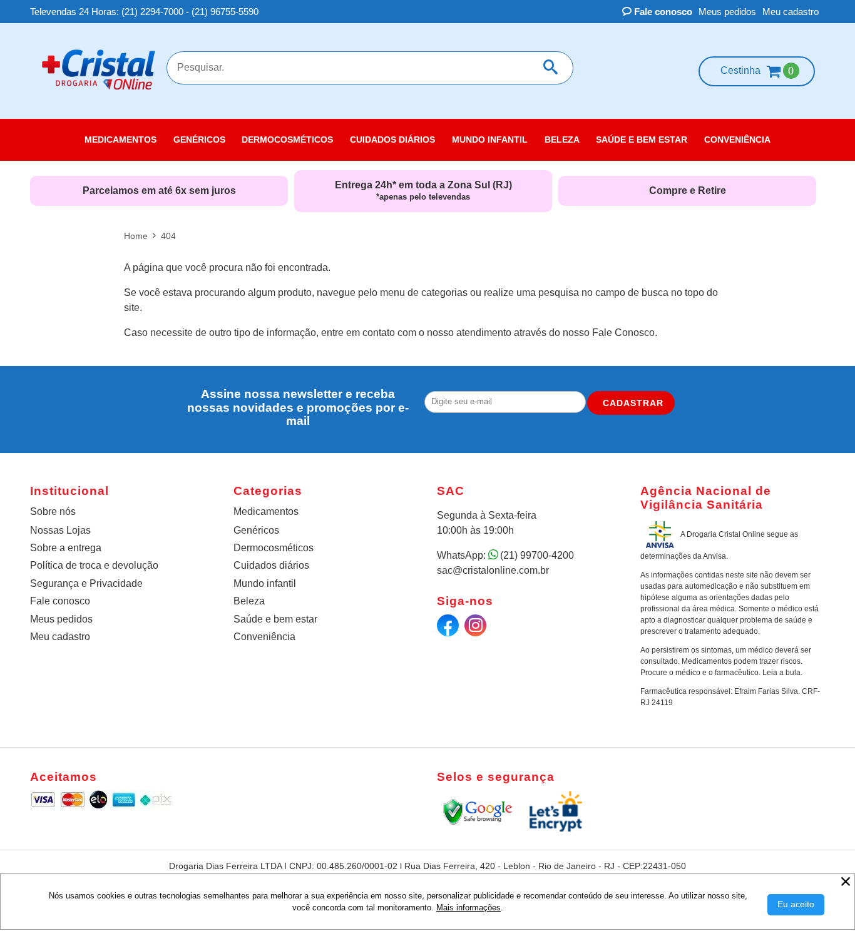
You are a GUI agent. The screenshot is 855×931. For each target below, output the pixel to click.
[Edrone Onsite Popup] (427, 465)
